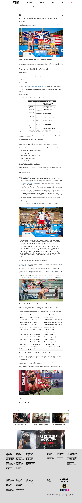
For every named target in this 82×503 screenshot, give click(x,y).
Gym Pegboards (18, 462)
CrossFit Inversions (19, 484)
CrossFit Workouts (9, 453)
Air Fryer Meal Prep (50, 453)
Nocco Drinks (49, 454)
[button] (67, 6)
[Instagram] (67, 490)
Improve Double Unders (20, 488)
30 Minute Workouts (9, 454)
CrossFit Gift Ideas (29, 460)
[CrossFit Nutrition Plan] (60, 418)
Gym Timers (18, 458)
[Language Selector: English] (72, 2)
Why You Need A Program (71, 458)
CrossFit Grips (18, 454)
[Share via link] (28, 402)
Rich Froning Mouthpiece (10, 481)
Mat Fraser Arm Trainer (10, 480)
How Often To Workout (29, 458)
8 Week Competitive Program (72, 453)
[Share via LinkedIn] (25, 402)
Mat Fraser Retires (9, 488)
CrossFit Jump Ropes (19, 455)
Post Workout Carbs (50, 455)
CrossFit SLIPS (18, 481)
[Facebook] (64, 490)
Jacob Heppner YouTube (10, 490)
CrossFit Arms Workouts (10, 458)
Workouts (21, 6)
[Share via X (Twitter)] (22, 402)
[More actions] (62, 15)
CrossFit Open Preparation (30, 455)
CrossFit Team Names (29, 453)
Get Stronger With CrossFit (20, 489)
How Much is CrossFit (29, 457)
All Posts (14, 6)
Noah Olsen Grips (9, 489)
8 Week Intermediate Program (72, 457)
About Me (48, 480)
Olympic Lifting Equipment (20, 465)
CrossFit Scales (18, 485)
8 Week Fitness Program (30, 481)
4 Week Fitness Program (71, 454)
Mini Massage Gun (19, 464)
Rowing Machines (19, 457)
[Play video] (41, 382)
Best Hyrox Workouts (9, 464)
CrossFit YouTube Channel (30, 462)
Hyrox (38, 6)
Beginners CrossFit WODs (10, 463)
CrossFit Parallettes (19, 463)
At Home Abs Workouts (10, 457)
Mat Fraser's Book (9, 486)
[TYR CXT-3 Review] (21, 418)
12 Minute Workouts (9, 465)
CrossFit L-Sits (18, 480)
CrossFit (27, 6)
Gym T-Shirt (59, 454)
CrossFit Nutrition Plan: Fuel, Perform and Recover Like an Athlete (60, 425)
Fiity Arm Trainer (18, 453)
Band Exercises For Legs (20, 486)
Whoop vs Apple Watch (20, 459)
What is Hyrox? (28, 464)
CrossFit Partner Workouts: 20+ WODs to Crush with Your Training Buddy (41, 425)
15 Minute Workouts (9, 455)
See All (68, 410)
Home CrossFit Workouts (10, 459)
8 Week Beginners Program (71, 455)
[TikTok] (61, 490)
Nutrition (33, 6)
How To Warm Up (29, 454)
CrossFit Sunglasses (60, 453)
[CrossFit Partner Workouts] (41, 418)
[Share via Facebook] (19, 402)
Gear (43, 6)
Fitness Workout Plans (29, 480)
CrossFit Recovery (29, 459)
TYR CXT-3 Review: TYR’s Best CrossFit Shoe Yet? (20, 425)
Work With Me (49, 481)
